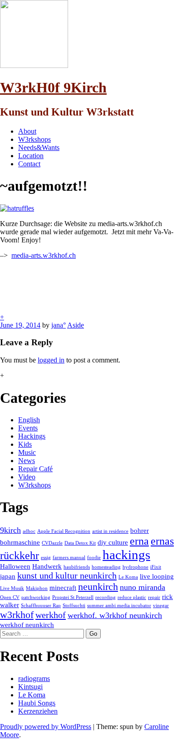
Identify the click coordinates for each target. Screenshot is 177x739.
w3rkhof (17, 614)
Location (31, 155)
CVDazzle (52, 543)
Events (28, 428)
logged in (51, 360)
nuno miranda (142, 587)
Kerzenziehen (38, 711)
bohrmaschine (20, 542)
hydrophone (135, 567)
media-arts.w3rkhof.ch (43, 255)
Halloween (15, 566)
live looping (157, 576)
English (29, 420)
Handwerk (47, 566)
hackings (126, 554)
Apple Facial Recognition (63, 531)
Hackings (31, 436)
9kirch (10, 530)
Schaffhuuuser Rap (41, 605)
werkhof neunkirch (27, 624)
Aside (75, 325)
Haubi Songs (36, 703)
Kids (25, 444)
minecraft (62, 587)
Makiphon (37, 588)
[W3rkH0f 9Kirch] (34, 65)
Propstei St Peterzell (72, 597)
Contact (29, 164)
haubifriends (77, 567)
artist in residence (110, 531)
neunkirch (98, 586)
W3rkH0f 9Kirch (53, 87)
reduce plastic (132, 597)
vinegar (161, 605)
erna (139, 541)
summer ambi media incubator (119, 605)
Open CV (10, 597)
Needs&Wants (38, 147)
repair (154, 597)
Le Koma (128, 577)
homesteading (106, 567)
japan (7, 576)
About (27, 131)
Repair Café (35, 469)
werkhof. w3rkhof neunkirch (115, 615)
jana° (58, 325)
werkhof (50, 615)
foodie (94, 557)
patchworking (35, 597)
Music (27, 452)
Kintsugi (30, 687)
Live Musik (12, 588)
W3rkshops (34, 139)
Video (26, 477)
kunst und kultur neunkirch (67, 575)
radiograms (34, 678)
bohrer (139, 530)
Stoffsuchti (74, 605)
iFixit (155, 567)
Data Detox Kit (80, 543)
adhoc (29, 531)
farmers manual (69, 557)
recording (105, 597)
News (26, 460)
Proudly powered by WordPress (45, 726)
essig (46, 557)
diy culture (113, 542)
